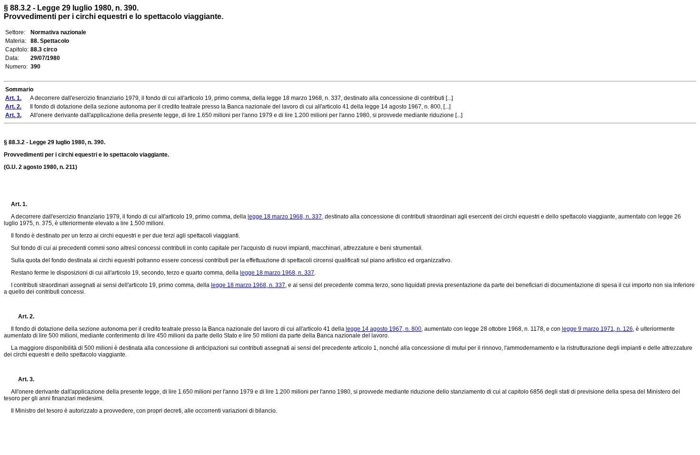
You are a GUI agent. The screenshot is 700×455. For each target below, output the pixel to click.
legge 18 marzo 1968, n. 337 (285, 216)
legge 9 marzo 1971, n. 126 (597, 329)
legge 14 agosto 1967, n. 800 (383, 329)
